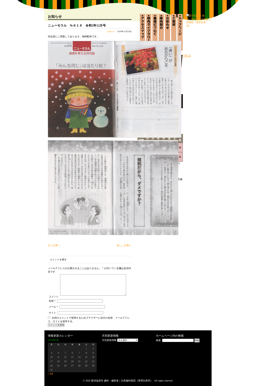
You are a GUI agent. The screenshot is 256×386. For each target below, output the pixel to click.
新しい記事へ (124, 245)
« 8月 (50, 374)
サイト (52, 312)
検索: (158, 340)
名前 (52, 301)
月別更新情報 (109, 340)
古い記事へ (54, 245)
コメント (54, 296)
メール (53, 307)
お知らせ (111, 31)
